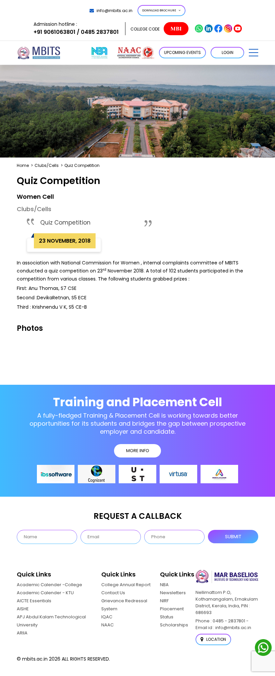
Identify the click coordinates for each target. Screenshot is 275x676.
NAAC (107, 625)
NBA (164, 584)
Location (215, 639)
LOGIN (227, 52)
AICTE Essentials (34, 601)
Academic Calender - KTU (45, 593)
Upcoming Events (182, 52)
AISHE (23, 609)
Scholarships (174, 625)
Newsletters (173, 593)
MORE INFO (137, 450)
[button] (253, 52)
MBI (175, 28)
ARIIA (22, 633)
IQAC (106, 617)
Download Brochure (159, 10)
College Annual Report (126, 584)
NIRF (164, 601)
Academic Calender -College (49, 584)
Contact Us (113, 593)
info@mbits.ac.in (114, 10)
